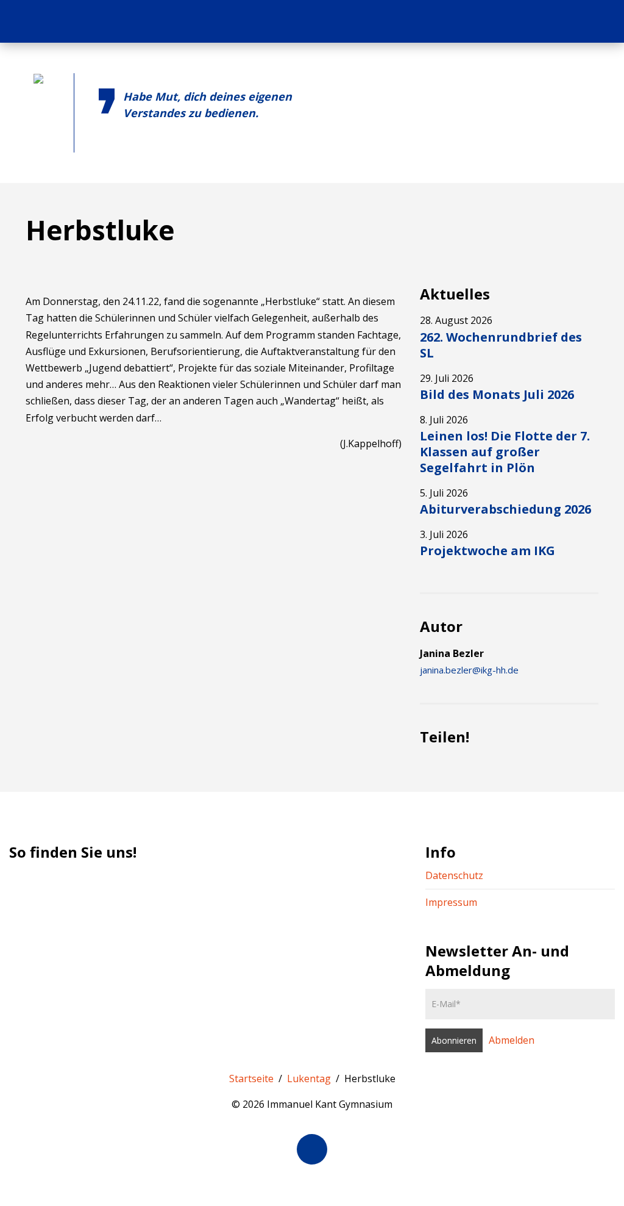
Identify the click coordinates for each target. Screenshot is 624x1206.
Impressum (451, 902)
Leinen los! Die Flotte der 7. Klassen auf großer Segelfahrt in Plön (505, 452)
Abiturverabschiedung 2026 (505, 509)
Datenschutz (454, 875)
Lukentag (309, 1078)
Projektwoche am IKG (487, 550)
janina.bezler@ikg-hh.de (469, 670)
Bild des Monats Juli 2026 (497, 394)
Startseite (251, 1078)
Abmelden (511, 1040)
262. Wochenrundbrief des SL (501, 345)
